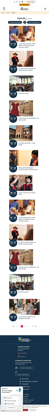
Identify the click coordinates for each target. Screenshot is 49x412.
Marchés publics (26, 386)
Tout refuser (24, 410)
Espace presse (25, 378)
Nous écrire (23, 356)
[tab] (24, 22)
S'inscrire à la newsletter (26, 367)
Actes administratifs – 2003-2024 (30, 381)
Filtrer (33, 22)
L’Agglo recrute (25, 389)
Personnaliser (32, 410)
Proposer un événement (15, 22)
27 (33, 326)
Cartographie (25, 384)
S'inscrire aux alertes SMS (22, 374)
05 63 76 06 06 (24, 353)
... (30, 326)
